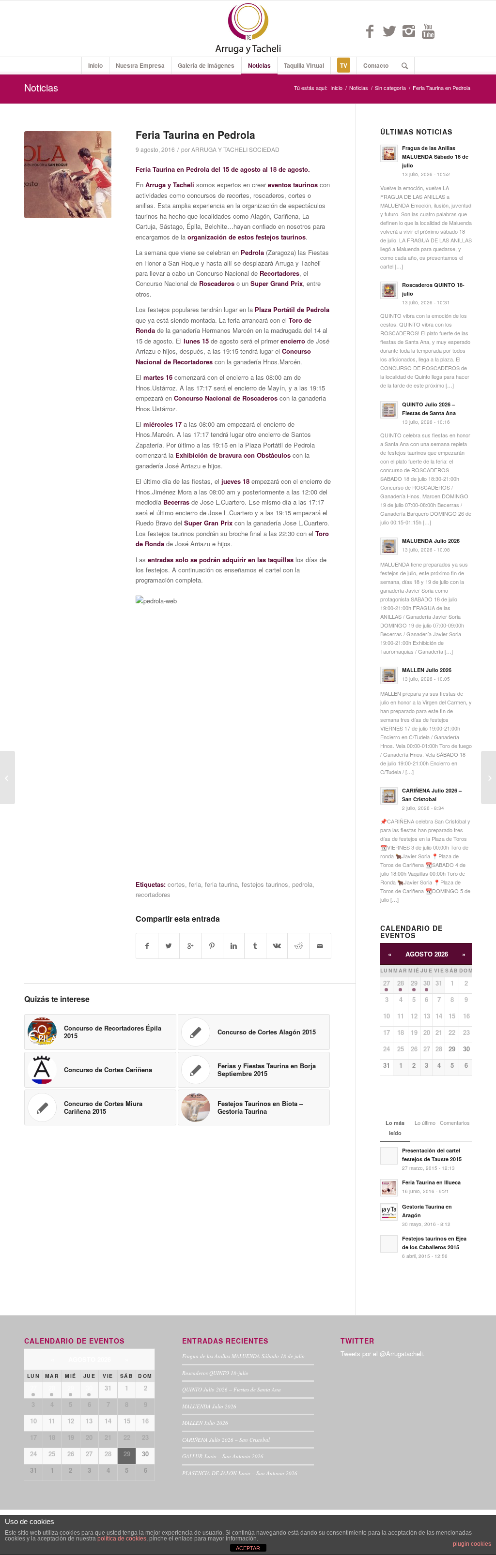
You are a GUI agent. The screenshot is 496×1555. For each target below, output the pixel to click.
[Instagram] (408, 31)
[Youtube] (428, 31)
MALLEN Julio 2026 (205, 1422)
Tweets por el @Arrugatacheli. (383, 1353)
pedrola (302, 884)
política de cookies (121, 1538)
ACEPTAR (248, 1548)
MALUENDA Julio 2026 (209, 1406)
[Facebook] (370, 31)
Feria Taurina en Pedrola (195, 134)
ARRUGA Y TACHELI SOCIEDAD (235, 149)
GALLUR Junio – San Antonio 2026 (223, 1456)
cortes (176, 884)
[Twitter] (389, 31)
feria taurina (221, 884)
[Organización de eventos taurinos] (7, 777)
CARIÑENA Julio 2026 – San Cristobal (226, 1439)
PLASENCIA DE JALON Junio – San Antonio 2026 (239, 1473)
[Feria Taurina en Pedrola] (67, 174)
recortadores (153, 894)
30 (426, 982)
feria (195, 884)
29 (414, 982)
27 (386, 982)
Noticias (41, 87)
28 (400, 982)
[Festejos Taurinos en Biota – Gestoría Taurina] (488, 777)
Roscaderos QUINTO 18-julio (215, 1372)
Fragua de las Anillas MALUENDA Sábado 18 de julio (243, 1356)
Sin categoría (390, 87)
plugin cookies (472, 1543)
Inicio (336, 87)
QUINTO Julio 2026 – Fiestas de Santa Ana (231, 1389)
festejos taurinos (265, 884)
